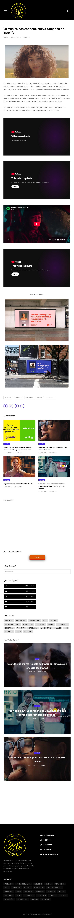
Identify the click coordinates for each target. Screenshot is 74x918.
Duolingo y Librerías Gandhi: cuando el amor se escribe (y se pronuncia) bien (17, 448)
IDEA (37, 557)
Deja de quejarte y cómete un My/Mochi (17, 484)
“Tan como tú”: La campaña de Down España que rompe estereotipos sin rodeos (51, 486)
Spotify (39, 397)
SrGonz (6, 37)
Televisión (50, 397)
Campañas (8, 397)
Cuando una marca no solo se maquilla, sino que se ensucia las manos (37, 665)
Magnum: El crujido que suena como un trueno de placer (52, 448)
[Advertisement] (37, 800)
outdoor (18, 397)
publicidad (29, 397)
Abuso (37, 659)
